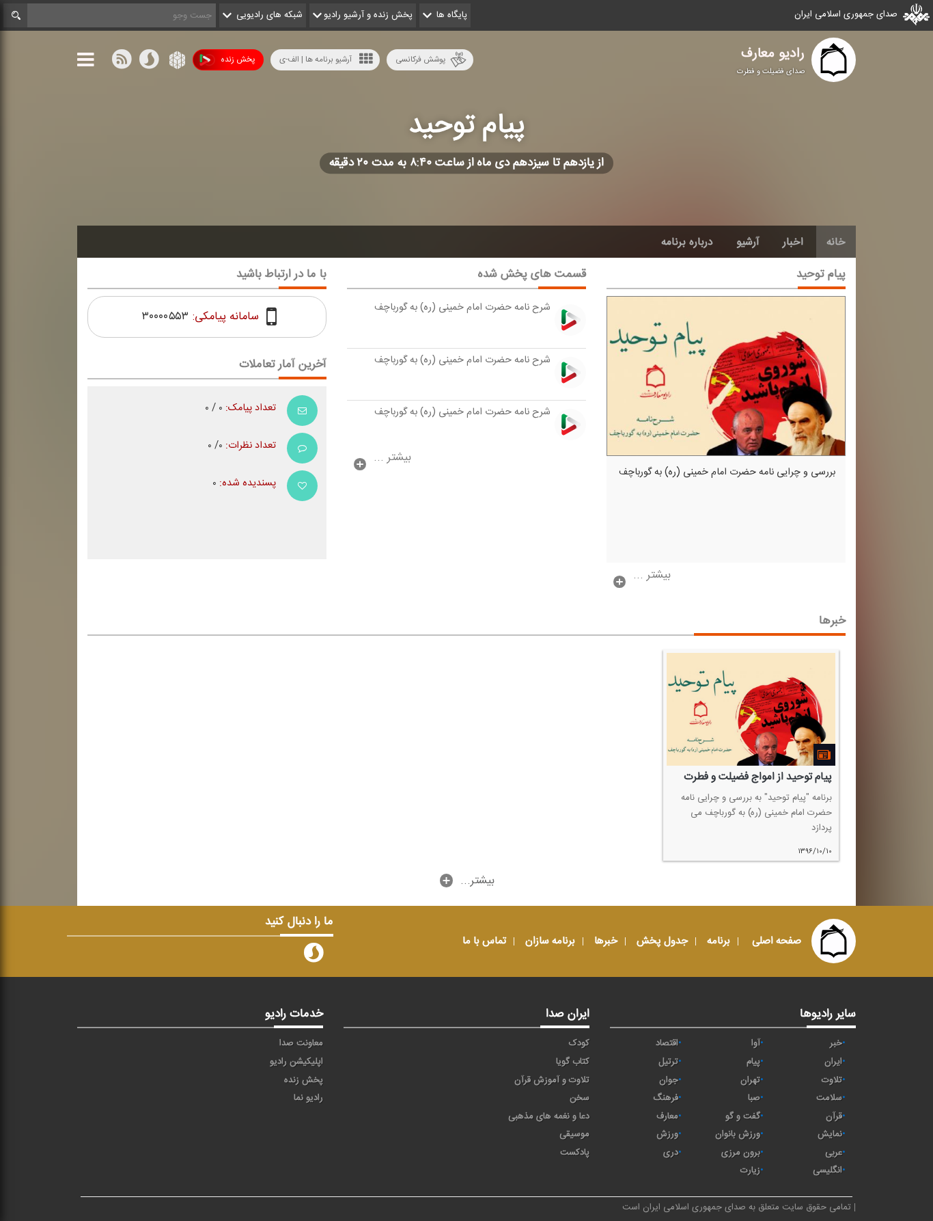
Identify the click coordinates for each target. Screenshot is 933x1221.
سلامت (829, 1097)
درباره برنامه (687, 242)
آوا (755, 1043)
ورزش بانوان (737, 1134)
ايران (833, 1061)
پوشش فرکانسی (420, 59)
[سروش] (149, 62)
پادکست (574, 1152)
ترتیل (668, 1061)
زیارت (750, 1170)
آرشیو (748, 242)
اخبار (793, 242)
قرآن (834, 1116)
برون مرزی (740, 1152)
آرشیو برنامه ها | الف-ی (315, 59)
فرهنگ (665, 1097)
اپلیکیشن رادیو (296, 1061)
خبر (836, 1043)
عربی (833, 1152)
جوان (668, 1080)
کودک (579, 1043)
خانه (836, 242)
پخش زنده (238, 59)
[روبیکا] (176, 62)
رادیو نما (308, 1097)
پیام (753, 1061)
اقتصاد (667, 1043)
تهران (750, 1080)
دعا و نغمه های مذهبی (548, 1116)
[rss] (121, 62)
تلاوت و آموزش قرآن (551, 1080)
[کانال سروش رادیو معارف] (313, 955)
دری (670, 1152)
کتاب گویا (572, 1061)
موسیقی (574, 1134)
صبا (754, 1097)
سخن (579, 1097)
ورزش (667, 1134)
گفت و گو (742, 1116)
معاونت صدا (301, 1043)
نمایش (830, 1134)
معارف (667, 1116)
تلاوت (832, 1080)
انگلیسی (827, 1170)
